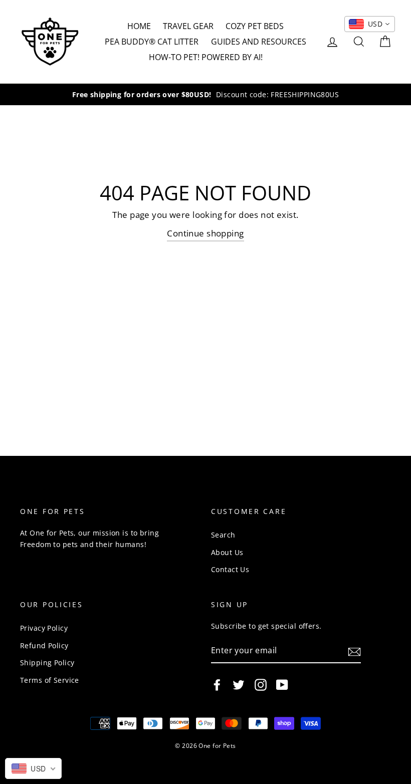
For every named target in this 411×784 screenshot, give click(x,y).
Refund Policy (44, 645)
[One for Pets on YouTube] (282, 684)
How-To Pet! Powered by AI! (206, 57)
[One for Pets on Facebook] (217, 684)
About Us (227, 552)
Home (139, 26)
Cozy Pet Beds (255, 26)
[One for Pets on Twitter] (239, 684)
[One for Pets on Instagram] (261, 684)
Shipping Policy (47, 662)
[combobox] (369, 24)
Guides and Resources (258, 41)
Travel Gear (188, 26)
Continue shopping (205, 233)
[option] (205, 94)
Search (223, 535)
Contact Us (230, 569)
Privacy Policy (44, 628)
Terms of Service (49, 680)
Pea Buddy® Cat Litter (151, 41)
